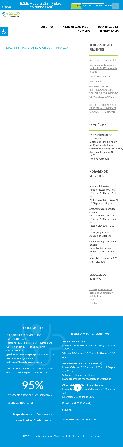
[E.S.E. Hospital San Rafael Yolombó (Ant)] (11, 14)
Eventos (93, 303)
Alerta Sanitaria (96, 82)
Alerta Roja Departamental (102, 60)
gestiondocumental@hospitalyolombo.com (30, 354)
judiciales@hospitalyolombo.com (24, 362)
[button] (4, 31)
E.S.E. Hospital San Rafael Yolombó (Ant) (41, 5)
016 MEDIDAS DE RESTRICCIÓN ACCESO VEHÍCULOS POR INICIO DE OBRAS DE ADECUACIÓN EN (103, 93)
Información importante (101, 77)
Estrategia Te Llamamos (100, 290)
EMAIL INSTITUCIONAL (76, 403)
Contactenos (42, 420)
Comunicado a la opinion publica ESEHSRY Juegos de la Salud (103, 68)
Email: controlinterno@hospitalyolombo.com (27, 373)
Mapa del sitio (23, 414)
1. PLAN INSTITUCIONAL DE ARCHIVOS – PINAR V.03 (37, 48)
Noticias (93, 300)
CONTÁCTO (33, 328)
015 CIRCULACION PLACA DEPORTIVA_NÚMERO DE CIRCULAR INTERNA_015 (102, 108)
